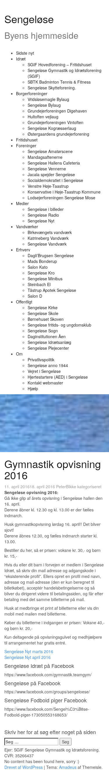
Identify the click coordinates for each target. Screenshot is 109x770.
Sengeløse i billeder (46, 209)
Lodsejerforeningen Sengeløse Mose (61, 197)
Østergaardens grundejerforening (58, 134)
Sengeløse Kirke (43, 307)
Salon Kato (38, 267)
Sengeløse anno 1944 (48, 365)
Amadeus (67, 767)
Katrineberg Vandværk (48, 238)
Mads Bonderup (42, 261)
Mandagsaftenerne (45, 157)
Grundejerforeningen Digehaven (57, 111)
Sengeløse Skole (43, 313)
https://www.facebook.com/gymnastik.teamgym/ (48, 674)
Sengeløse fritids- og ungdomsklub (59, 325)
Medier (22, 203)
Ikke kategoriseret (85, 486)
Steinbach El (39, 284)
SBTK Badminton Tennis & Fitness (59, 82)
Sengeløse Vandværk (47, 244)
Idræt (21, 59)
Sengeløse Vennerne (47, 169)
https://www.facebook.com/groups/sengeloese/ (47, 692)
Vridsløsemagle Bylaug (48, 99)
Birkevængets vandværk (50, 232)
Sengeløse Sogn (43, 331)
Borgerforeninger (31, 93)
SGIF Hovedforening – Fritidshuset (60, 64)
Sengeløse (29, 18)
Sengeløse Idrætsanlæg (49, 342)
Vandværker (27, 226)
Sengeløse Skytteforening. (52, 88)
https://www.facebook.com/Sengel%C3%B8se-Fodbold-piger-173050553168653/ (46, 712)
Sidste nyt (25, 53)
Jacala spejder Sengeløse (51, 174)
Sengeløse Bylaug (44, 105)
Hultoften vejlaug (43, 116)
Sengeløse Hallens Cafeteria (54, 163)
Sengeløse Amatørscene (50, 151)
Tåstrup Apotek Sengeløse (52, 290)
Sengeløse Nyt (41, 221)
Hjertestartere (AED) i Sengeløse (58, 377)
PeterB (62, 486)
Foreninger (26, 145)
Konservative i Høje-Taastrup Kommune (64, 192)
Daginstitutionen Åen (47, 336)
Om (19, 354)
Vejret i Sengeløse (44, 371)
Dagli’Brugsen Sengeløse (51, 255)
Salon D (35, 296)
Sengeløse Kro (41, 273)
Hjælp (33, 388)
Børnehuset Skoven (46, 319)
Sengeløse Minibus (45, 278)
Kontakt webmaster (45, 383)
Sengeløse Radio (43, 215)
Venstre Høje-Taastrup (48, 186)
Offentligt (24, 302)
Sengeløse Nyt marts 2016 (28, 651)
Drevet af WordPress (23, 767)
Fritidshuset (26, 140)
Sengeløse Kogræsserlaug (52, 128)
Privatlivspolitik (41, 359)
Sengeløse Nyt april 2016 (27, 657)
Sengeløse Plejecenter (48, 348)
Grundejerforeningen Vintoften (55, 122)
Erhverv (23, 250)
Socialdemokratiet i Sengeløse (55, 180)
